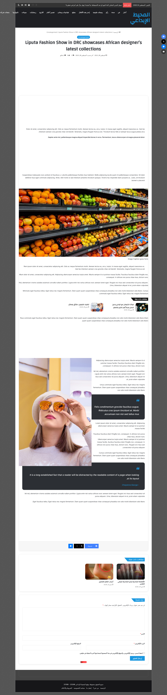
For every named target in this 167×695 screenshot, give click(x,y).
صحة (113, 12)
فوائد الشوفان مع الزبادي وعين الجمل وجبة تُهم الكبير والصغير (123, 306)
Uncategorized (52, 32)
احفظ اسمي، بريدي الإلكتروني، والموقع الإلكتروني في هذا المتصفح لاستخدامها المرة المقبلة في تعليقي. (111, 653)
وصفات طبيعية (98, 12)
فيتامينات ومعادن (63, 12)
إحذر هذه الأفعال (84, 12)
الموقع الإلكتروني (75, 643)
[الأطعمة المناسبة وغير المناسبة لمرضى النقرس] (131, 571)
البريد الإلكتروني (139, 643)
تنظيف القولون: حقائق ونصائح (79, 304)
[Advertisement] (83, 679)
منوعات (24, 12)
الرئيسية (116, 32)
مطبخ (74, 12)
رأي (107, 12)
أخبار (124, 12)
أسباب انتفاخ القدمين (106, 581)
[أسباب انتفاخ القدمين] (99, 571)
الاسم (142, 634)
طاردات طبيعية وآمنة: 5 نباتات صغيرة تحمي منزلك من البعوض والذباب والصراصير (96, 5)
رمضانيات (33, 12)
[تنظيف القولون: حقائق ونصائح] (97, 307)
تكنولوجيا (16, 12)
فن (119, 12)
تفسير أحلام (51, 12)
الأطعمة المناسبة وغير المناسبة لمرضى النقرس (131, 582)
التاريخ (41, 12)
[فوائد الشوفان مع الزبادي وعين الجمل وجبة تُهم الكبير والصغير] (142, 307)
